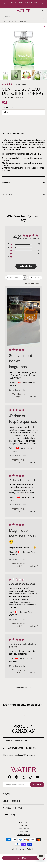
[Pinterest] (17, 777)
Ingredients (23, 194)
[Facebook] (10, 777)
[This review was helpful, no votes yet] (31, 462)
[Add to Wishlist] (44, 26)
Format (23, 182)
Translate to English (18, 390)
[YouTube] (38, 777)
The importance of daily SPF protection (23, 755)
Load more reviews (23, 688)
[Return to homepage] (23, 769)
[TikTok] (31, 777)
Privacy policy (23, 826)
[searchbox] (14, 277)
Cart (41, 11)
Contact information (23, 835)
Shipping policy (23, 832)
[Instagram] (24, 777)
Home (4, 21)
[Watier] (23, 10)
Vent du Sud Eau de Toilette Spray (18, 21)
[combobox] (33, 284)
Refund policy (23, 822)
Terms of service (23, 829)
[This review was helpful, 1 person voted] (31, 396)
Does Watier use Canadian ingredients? (23, 748)
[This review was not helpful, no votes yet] (35, 396)
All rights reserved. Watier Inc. (23, 849)
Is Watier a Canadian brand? (23, 741)
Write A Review (26, 266)
